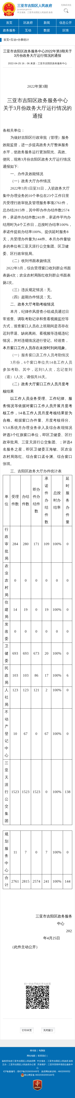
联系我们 (42, 1056)
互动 (28, 30)
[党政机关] (37, 1085)
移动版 (33, 1050)
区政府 (28, 22)
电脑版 (42, 1050)
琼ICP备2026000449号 (28, 1071)
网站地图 (31, 1056)
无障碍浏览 (66, 5)
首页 (9, 22)
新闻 (47, 22)
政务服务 (9, 30)
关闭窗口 (48, 1030)
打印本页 (27, 1030)
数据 (47, 30)
